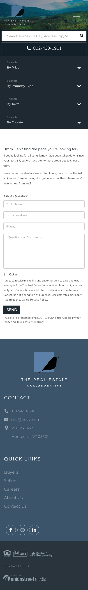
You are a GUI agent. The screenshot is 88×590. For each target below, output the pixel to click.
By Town (13, 104)
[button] (81, 36)
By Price (13, 67)
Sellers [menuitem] (10, 480)
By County (15, 122)
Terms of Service (26, 322)
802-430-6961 (47, 48)
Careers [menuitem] (12, 489)
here (60, 173)
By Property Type (20, 86)
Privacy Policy (38, 299)
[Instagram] (22, 530)
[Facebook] (11, 530)
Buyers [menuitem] (11, 472)
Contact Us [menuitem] (15, 506)
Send (12, 310)
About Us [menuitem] (13, 497)
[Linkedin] (34, 530)
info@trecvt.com (25, 419)
